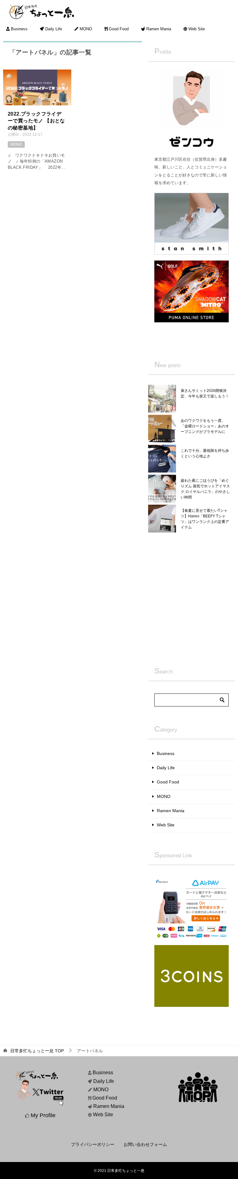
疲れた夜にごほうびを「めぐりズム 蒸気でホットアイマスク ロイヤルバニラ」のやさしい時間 (205, 488)
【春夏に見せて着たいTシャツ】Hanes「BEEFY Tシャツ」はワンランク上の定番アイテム (205, 518)
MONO (85, 29)
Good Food (118, 29)
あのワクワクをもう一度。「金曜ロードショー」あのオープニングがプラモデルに (205, 426)
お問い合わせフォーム (145, 1144)
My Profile (43, 1115)
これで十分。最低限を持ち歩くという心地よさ (205, 453)
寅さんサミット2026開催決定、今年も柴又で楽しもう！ (205, 393)
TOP (37, 1050)
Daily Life (53, 29)
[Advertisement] (191, 597)
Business (19, 29)
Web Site (196, 29)
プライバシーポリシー (92, 1144)
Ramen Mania (158, 29)
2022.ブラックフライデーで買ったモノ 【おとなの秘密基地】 (36, 120)
